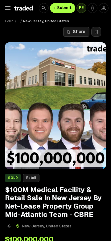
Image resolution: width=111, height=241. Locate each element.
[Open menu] (7, 8)
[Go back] (9, 226)
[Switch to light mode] (92, 8)
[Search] (44, 8)
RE (81, 7)
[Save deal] (96, 32)
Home (9, 21)
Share (79, 31)
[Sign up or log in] (104, 8)
